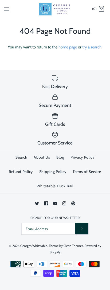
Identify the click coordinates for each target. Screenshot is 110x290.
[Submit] (81, 228)
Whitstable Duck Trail (55, 186)
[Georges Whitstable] (55, 9)
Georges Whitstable (33, 246)
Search (21, 157)
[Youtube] (55, 203)
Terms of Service (87, 171)
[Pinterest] (73, 203)
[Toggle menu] (6, 8)
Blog (60, 157)
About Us (42, 157)
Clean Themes (73, 246)
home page (67, 47)
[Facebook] (46, 203)
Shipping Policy (52, 171)
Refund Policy (21, 171)
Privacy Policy (82, 157)
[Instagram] (64, 203)
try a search (91, 47)
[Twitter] (37, 203)
